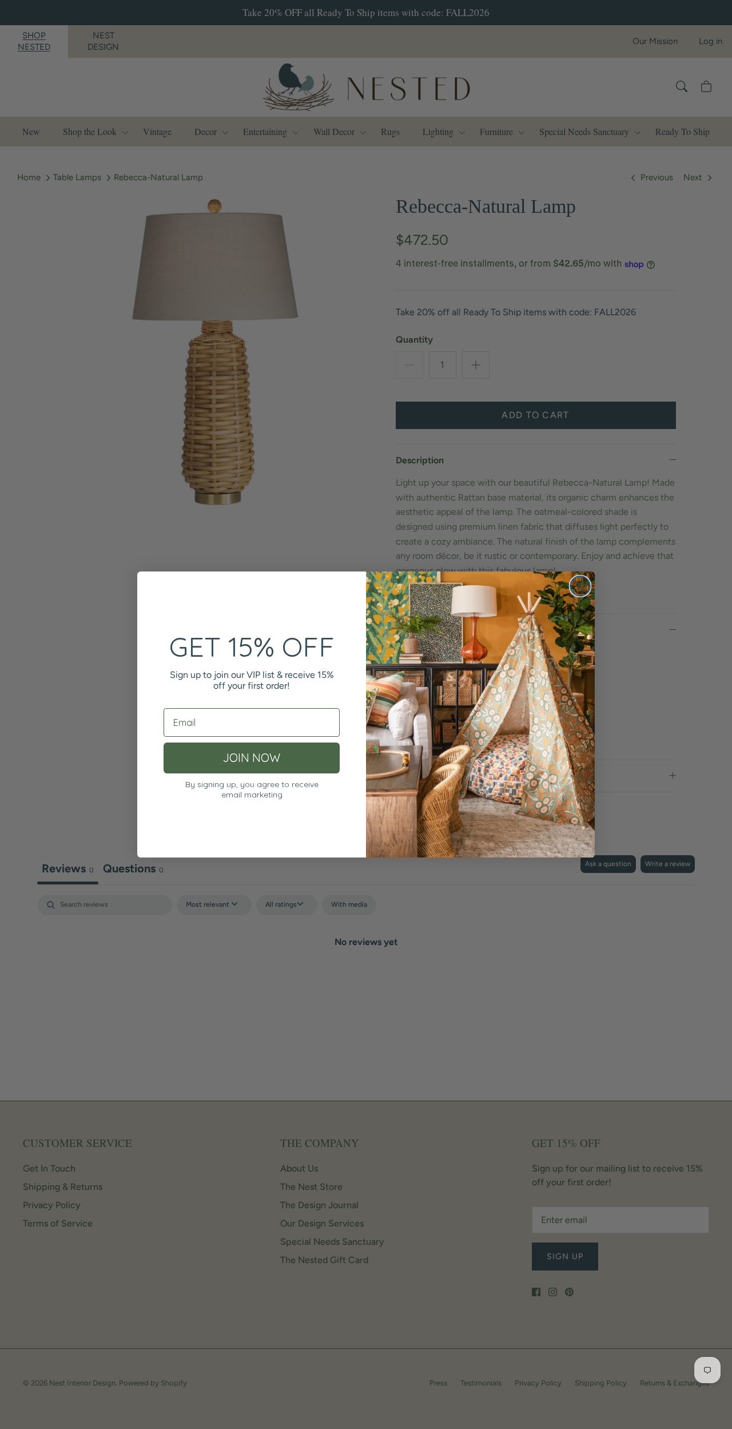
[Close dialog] (580, 586)
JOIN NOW (251, 758)
